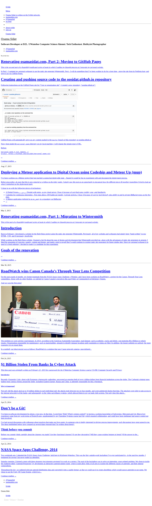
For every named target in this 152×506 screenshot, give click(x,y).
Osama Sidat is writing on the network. (23, 15)
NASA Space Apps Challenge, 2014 (29, 449)
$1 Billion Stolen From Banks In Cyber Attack (38, 364)
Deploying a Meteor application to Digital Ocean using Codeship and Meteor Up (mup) (71, 172)
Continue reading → (8, 161)
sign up (8, 30)
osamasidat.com (12, 17)
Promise (21, 500)
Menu (8, 11)
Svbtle (8, 7)
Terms (6, 500)
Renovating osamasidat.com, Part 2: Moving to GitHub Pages (51, 61)
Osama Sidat (10, 34)
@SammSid (10, 19)
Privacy (13, 500)
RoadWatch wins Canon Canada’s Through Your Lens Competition (55, 271)
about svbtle (10, 28)
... (75, 112)
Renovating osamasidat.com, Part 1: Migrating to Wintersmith (52, 216)
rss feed (8, 21)
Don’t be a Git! (13, 408)
